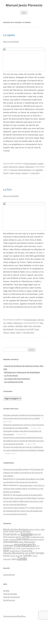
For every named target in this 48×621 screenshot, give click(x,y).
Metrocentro (29, 542)
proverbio (37, 326)
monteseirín (25, 544)
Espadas (27, 534)
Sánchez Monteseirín (13, 552)
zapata (24, 173)
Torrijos (39, 552)
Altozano (14, 170)
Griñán (26, 536)
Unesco (18, 173)
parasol (7, 547)
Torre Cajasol (20, 329)
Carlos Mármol (9, 574)
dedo (26, 326)
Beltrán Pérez (35, 529)
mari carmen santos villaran (14, 507)
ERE (19, 534)
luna (30, 326)
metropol (8, 545)
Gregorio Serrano (15, 537)
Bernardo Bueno (24, 170)
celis (43, 529)
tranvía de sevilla (16, 556)
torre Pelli (29, 329)
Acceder (6, 590)
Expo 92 (37, 534)
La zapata (9, 35)
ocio (37, 545)
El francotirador (30, 163)
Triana (11, 173)
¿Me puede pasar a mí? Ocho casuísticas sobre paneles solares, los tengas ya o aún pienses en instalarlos (24, 488)
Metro (21, 542)
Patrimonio (13, 166)
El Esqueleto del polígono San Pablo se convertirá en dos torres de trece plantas (23, 472)
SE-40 (37, 548)
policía (23, 548)
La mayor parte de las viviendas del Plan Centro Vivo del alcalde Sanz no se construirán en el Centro (22, 510)
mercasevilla (10, 541)
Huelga (6, 539)
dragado (12, 531)
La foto (7, 189)
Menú (24, 12)
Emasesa (27, 531)
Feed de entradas (10, 594)
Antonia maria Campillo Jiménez (15, 469)
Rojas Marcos (30, 548)
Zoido (18, 332)
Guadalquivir (35, 537)
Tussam (27, 555)
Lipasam (12, 539)
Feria (5, 537)
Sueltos (21, 166)
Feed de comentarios (11, 597)
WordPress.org (9, 600)
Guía (42, 537)
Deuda (5, 531)
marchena (22, 539)
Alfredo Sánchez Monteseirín (16, 529)
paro (14, 548)
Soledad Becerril (15, 551)
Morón (6, 173)
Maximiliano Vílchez (36, 539)
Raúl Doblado (8, 329)
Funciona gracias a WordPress (14, 616)
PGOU (18, 548)
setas (6, 550)
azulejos (11, 326)
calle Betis (39, 170)
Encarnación (10, 534)
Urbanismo (29, 166)
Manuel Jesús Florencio (24, 5)
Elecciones (18, 531)
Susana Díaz (26, 550)
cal (33, 170)
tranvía (6, 555)
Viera (14, 558)
